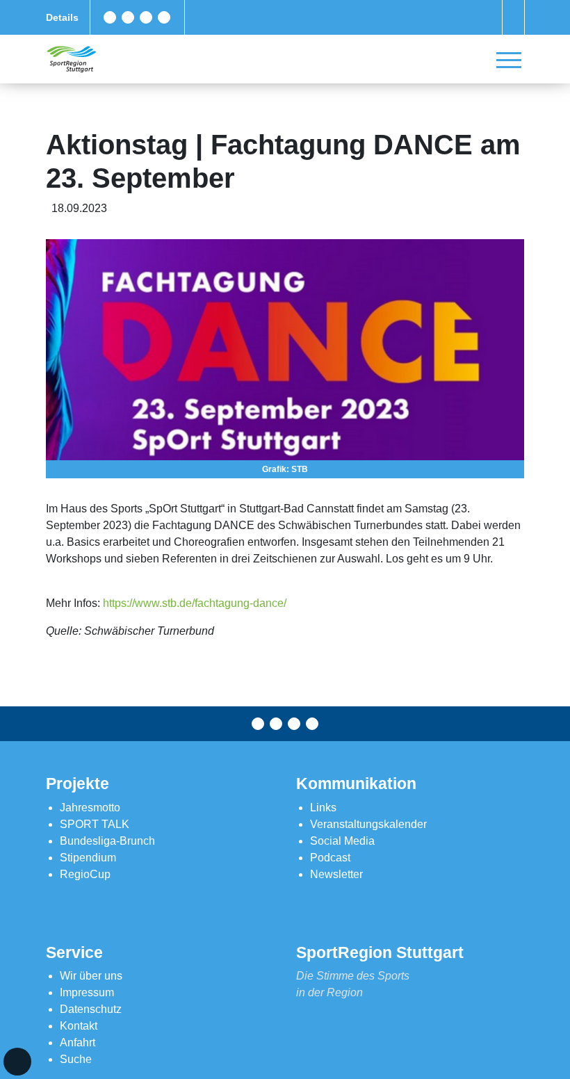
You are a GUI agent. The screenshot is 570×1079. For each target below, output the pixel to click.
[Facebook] (110, 17)
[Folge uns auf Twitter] (128, 17)
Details (62, 17)
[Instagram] (146, 17)
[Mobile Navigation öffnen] (508, 59)
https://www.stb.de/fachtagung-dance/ (194, 603)
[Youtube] (164, 17)
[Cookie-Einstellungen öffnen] (17, 1062)
